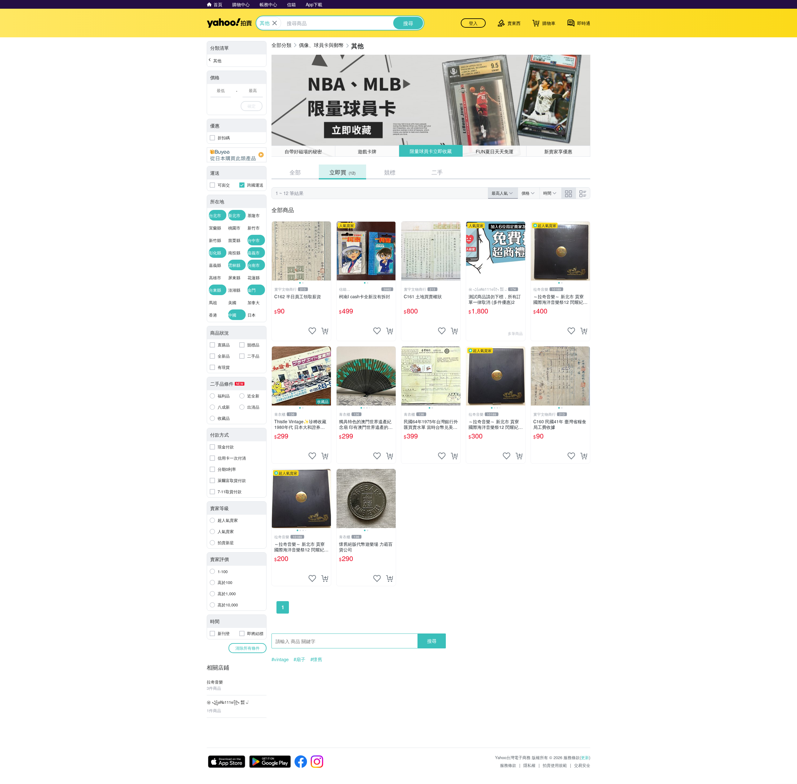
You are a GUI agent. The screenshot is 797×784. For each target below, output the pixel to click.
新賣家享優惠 (558, 151)
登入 (473, 23)
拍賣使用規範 (555, 765)
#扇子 (299, 659)
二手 (437, 172)
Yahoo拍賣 (229, 23)
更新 (585, 757)
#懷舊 (316, 659)
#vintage (280, 659)
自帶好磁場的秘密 (303, 151)
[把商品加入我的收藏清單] (312, 331)
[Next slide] (327, 251)
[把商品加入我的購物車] (324, 331)
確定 (252, 106)
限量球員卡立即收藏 (431, 151)
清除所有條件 (247, 648)
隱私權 (529, 765)
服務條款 (508, 765)
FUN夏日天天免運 (494, 151)
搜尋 (431, 641)
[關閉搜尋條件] (274, 23)
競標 (389, 172)
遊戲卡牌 (367, 151)
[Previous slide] (276, 251)
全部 (295, 172)
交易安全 (582, 765)
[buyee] (236, 154)
